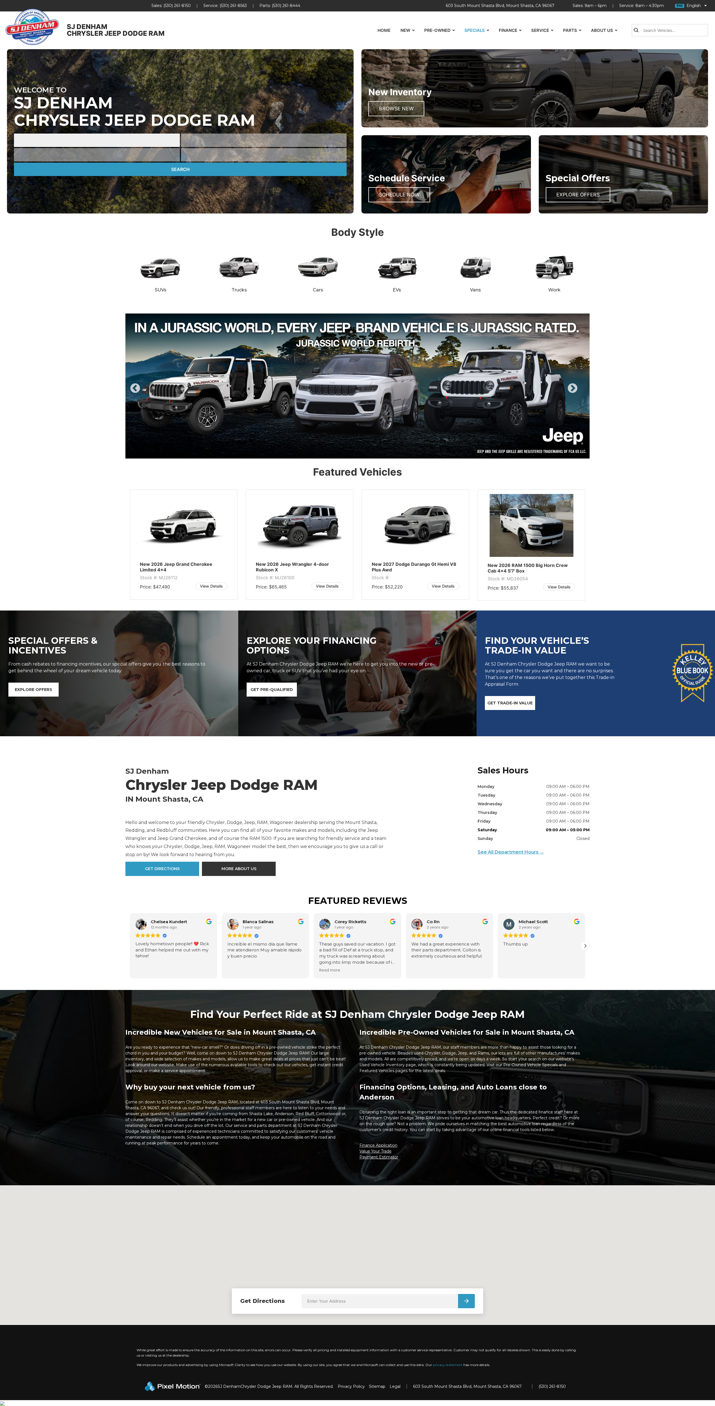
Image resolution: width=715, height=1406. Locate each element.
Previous (148, 392)
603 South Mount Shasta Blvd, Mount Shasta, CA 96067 (500, 5)
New (405, 30)
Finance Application (378, 1145)
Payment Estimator (378, 1157)
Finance (508, 30)
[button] (130, 946)
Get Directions (162, 868)
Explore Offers (578, 195)
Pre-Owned (437, 30)
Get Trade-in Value (510, 703)
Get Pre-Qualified (272, 689)
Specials (474, 30)
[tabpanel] (357, 386)
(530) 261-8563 (233, 5)
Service (540, 30)
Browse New (396, 108)
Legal (395, 1386)
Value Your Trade (375, 1151)
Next (581, 392)
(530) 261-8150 (177, 5)
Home (384, 30)
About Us (602, 30)
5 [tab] (374, 453)
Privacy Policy (351, 1386)
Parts (570, 30)
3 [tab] (358, 453)
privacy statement (448, 1365)
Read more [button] (237, 970)
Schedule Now (399, 195)
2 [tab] (349, 453)
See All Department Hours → (511, 852)
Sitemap (377, 1386)
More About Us (238, 868)
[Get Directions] (466, 1301)
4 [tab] (366, 453)
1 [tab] (340, 453)
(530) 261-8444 (286, 5)
